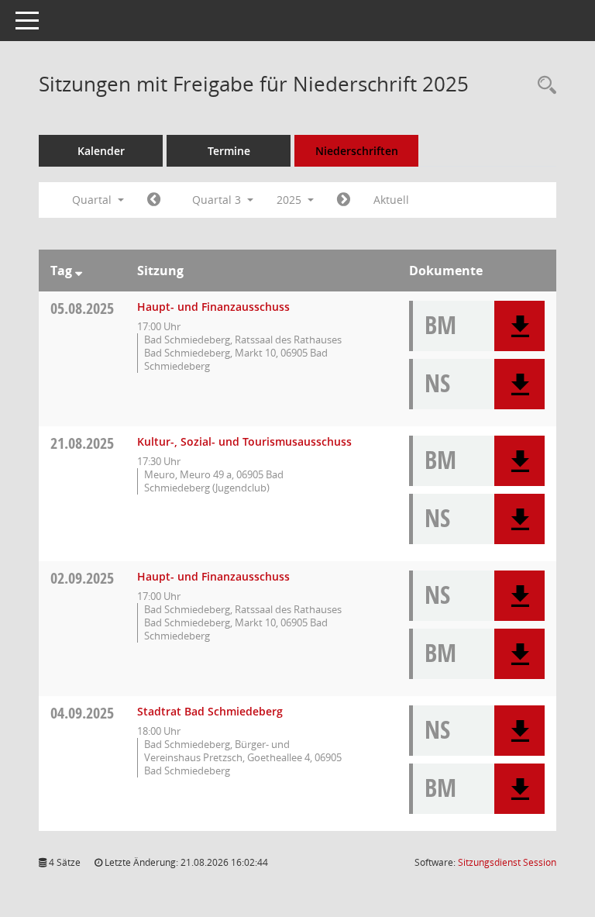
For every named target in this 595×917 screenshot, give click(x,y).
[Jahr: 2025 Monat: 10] (343, 200)
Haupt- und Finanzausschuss (213, 306)
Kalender (101, 150)
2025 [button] (290, 199)
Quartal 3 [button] (218, 199)
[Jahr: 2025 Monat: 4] (154, 200)
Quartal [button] (93, 199)
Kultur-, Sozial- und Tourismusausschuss (244, 441)
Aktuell (391, 199)
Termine (229, 150)
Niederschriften (356, 150)
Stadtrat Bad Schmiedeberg (210, 711)
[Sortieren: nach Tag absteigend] (78, 270)
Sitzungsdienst (507, 862)
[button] (519, 326)
